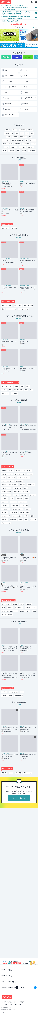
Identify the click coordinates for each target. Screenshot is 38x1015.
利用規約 (9, 1002)
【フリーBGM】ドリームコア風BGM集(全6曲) (28, 728)
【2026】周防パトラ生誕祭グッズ (28, 426)
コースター (19, 498)
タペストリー (4, 451)
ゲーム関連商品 (19, 695)
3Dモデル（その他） (7, 614)
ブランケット (5, 505)
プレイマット (13, 512)
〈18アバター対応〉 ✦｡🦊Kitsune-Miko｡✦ (28, 558)
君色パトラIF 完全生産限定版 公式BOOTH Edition (9, 674)
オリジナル (22, 130)
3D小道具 (3, 553)
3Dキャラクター (24, 582)
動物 (18, 150)
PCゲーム (3, 672)
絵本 (22, 386)
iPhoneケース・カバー (23, 477)
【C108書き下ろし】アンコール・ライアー (9, 369)
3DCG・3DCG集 (11, 309)
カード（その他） (17, 516)
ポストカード (11, 477)
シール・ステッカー (20, 474)
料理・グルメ (5, 393)
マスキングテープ (6, 491)
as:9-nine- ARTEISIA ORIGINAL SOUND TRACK (9, 755)
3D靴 (3, 607)
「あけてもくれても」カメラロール (9, 288)
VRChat (8, 130)
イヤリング (30, 147)
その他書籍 (22, 339)
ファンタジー (5, 140)
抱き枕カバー (19, 481)
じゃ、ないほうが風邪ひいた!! (28, 183)
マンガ (4, 150)
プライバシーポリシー (15, 1004)
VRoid (34, 611)
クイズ (21, 366)
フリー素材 (22, 147)
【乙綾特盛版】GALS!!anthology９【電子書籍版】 (9, 183)
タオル (12, 498)
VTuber (15, 130)
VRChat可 (11, 150)
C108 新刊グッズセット (7, 260)
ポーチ (26, 488)
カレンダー (32, 495)
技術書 (16, 386)
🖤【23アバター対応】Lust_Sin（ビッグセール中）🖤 (9, 586)
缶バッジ (30, 474)
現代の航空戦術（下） (26, 341)
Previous (1, 35)
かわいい (30, 130)
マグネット (4, 502)
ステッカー (33, 140)
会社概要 (3, 1002)
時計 (32, 516)
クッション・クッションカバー (9, 484)
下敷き (20, 519)
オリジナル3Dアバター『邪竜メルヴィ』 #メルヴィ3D (28, 586)
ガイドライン (4, 1004)
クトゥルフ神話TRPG (17, 140)
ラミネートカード (24, 512)
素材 (17, 133)
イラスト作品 (17, 305)
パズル (26, 516)
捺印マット (13, 519)
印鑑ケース (4, 519)
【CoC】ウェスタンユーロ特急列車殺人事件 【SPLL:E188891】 (28, 674)
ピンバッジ (13, 502)
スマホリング (24, 505)
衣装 (30, 136)
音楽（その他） (5, 753)
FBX (27, 133)
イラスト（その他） (24, 309)
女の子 (8, 136)
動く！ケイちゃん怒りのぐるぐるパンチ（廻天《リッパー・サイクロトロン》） (9, 426)
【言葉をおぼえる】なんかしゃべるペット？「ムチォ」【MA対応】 (9, 558)
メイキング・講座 (28, 305)
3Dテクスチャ (19, 607)
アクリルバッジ (23, 502)
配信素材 (15, 136)
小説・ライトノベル (6, 339)
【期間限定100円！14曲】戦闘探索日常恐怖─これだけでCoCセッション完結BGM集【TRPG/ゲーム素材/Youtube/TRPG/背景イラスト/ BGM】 (9, 728)
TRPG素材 (17, 143)
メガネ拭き (24, 495)
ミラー (26, 498)
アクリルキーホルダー (7, 470)
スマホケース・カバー (7, 481)
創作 (32, 133)
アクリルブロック (6, 495)
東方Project (23, 136)
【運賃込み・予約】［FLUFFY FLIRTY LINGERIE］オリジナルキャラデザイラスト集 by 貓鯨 (28, 288)
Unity (33, 143)
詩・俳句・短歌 (18, 390)
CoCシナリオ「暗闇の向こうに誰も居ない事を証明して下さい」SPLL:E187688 (9, 647)
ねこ (22, 133)
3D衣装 (3, 582)
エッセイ (4, 390)
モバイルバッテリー (18, 509)
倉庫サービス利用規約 (18, 1002)
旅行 (26, 390)
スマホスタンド (6, 509)
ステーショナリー (6, 488)
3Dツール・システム (30, 607)
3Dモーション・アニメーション (10, 611)
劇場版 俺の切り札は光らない (9, 342)
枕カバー (22, 484)
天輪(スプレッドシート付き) (27, 368)
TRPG (3, 645)
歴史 (31, 390)
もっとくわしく (19, 798)
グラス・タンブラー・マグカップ (22, 491)
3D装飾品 (29, 604)
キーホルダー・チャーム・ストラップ (24, 470)
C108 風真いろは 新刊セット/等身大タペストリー (9, 453)
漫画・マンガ (4, 181)
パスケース (4, 498)
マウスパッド (15, 505)
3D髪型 (22, 553)
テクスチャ (13, 147)
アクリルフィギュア (6, 424)
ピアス (6, 147)
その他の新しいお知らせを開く (10, 21)
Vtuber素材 (26, 143)
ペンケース (4, 512)
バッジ (3, 477)
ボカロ (11, 773)
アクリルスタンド (7, 143)
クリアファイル (17, 488)
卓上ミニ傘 (33, 519)
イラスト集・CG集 (6, 258)
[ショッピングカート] (32, 2)
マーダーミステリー (7, 695)
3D (26, 140)
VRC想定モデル (9, 133)
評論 (10, 390)
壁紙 (3, 309)
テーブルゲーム (14, 692)
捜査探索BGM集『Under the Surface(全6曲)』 (28, 755)
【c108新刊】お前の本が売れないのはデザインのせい (28, 210)
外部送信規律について (7, 1007)
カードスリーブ (6, 516)
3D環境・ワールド (25, 611)
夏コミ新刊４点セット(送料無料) (9, 210)
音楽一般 (3, 726)
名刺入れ (28, 509)
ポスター (16, 495)
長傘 (26, 519)
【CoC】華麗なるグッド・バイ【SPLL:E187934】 (27, 647)
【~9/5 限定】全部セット (27, 452)
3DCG (24, 150)
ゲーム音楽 (18, 773)
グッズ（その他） (24, 424)
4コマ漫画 (14, 228)
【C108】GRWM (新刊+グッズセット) (27, 261)
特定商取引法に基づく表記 (8, 1009)
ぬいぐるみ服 (32, 150)
